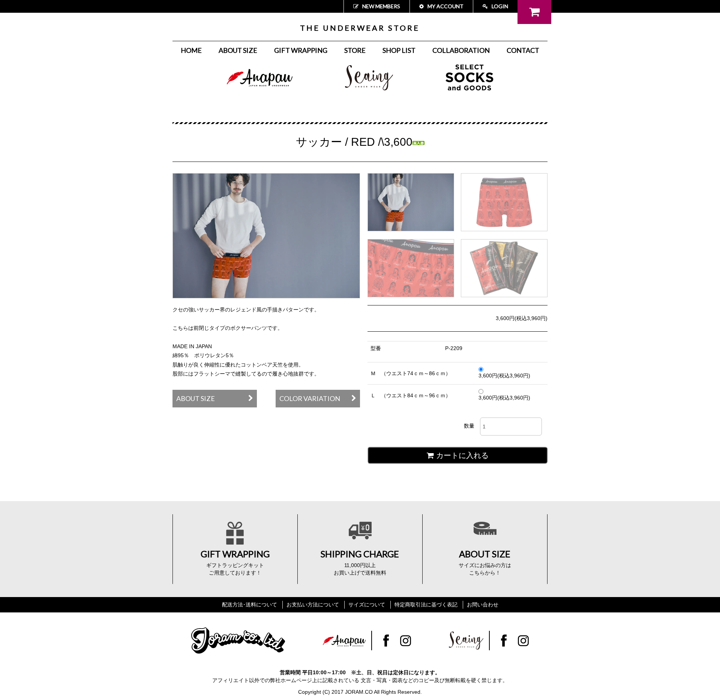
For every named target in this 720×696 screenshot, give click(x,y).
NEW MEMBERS (381, 6)
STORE (355, 50)
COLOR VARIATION (309, 398)
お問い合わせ (482, 605)
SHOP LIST (399, 50)
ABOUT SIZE (238, 50)
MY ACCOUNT (446, 6)
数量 (469, 426)
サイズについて (366, 605)
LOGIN (500, 6)
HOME (191, 50)
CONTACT (523, 50)
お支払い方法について (312, 605)
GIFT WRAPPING (300, 50)
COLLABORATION (461, 50)
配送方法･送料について (249, 605)
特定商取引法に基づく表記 (426, 605)
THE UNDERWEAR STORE (360, 27)
